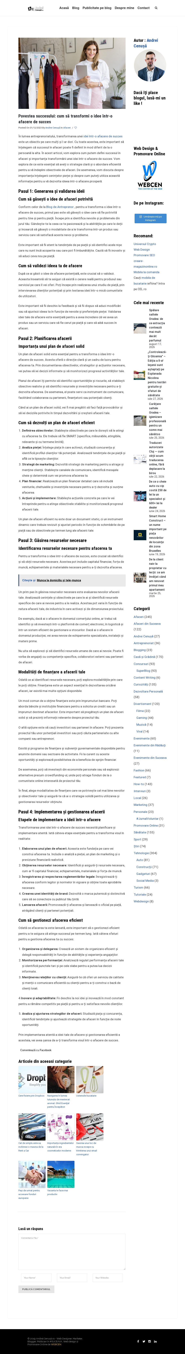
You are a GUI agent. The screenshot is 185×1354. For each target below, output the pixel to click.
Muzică (141, 724)
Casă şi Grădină (144, 657)
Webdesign (141, 901)
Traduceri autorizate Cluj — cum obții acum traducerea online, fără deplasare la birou (157, 458)
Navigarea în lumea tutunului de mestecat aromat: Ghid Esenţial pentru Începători (58, 1101)
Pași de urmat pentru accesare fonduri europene (29, 1194)
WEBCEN (56, 1344)
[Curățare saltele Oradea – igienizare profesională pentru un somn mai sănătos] (140, 421)
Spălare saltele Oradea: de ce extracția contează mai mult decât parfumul (157, 325)
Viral (139, 731)
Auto (139, 860)
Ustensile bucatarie (86, 1095)
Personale (140, 812)
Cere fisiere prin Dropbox (31, 1095)
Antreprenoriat (144, 643)
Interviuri (140, 791)
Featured (140, 777)
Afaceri (67, 127)
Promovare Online (146, 825)
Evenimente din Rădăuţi (150, 745)
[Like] (75, 128)
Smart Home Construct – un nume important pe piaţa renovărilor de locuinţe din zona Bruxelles (157, 533)
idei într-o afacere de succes (102, 136)
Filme (140, 711)
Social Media (145, 880)
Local (137, 798)
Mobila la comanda (146, 272)
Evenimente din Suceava (150, 758)
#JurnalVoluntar (147, 818)
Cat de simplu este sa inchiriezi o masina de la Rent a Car (30, 1147)
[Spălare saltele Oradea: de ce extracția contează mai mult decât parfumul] (140, 328)
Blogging (140, 650)
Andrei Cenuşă (52, 127)
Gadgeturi (143, 874)
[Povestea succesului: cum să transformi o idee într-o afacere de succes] (72, 73)
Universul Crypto (145, 244)
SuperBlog (143, 670)
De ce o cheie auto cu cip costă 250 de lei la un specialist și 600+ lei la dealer (157, 494)
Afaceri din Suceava (147, 623)
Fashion (139, 770)
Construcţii (144, 867)
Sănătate (140, 832)
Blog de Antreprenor (60, 207)
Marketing (140, 805)
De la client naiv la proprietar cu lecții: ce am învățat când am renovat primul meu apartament (157, 574)
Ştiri (136, 846)
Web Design (142, 249)
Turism (138, 887)
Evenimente (142, 738)
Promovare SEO (144, 255)
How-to (139, 784)
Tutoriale (140, 894)
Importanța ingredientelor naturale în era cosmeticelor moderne (60, 1147)
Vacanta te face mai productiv (57, 1192)
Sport (137, 839)
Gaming (141, 718)
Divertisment (142, 704)
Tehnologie (141, 853)
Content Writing (145, 677)
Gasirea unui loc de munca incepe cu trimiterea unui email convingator (86, 1149)
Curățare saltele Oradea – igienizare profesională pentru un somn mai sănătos (157, 419)
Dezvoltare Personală (148, 691)
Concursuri (141, 664)
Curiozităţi (141, 684)
